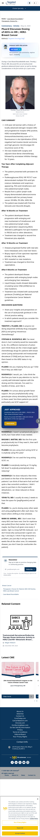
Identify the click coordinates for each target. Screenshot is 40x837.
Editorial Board (20, 734)
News (23, 775)
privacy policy (7, 575)
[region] (20, 816)
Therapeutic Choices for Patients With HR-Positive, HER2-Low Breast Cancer (19, 590)
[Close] (38, 799)
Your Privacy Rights (20, 737)
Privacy (20, 730)
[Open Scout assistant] (29, 3)
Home (4, 19)
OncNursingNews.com (20, 725)
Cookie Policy (34, 818)
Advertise (20, 714)
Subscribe (29, 569)
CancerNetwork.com (20, 721)
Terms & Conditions (20, 732)
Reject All (20, 828)
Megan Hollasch (10, 643)
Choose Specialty (17, 8)
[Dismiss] (36, 408)
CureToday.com (20, 718)
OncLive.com (20, 723)
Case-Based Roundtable (15, 19)
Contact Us (20, 716)
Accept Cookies (20, 833)
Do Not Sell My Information (20, 727)
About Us (20, 711)
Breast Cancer (6, 585)
